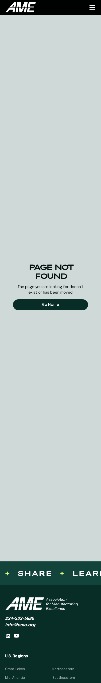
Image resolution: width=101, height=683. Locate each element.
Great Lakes (15, 669)
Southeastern (63, 677)
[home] (20, 7)
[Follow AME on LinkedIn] (8, 636)
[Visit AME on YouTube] (16, 636)
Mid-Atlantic (15, 677)
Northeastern (63, 669)
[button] (91, 7)
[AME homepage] (41, 603)
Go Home (50, 305)
